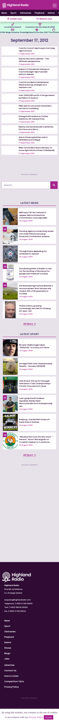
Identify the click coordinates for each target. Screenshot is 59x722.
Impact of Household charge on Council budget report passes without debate (34, 72)
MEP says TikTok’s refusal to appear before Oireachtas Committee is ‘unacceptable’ (33, 215)
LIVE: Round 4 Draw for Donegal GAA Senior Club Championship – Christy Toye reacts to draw (35, 383)
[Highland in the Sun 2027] (36, 29)
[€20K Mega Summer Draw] (12, 29)
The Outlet (54, 32)
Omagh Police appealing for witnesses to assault (33, 252)
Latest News (29, 203)
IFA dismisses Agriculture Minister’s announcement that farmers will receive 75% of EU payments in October (36, 289)
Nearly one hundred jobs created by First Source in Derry (36, 128)
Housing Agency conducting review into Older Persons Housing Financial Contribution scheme (36, 234)
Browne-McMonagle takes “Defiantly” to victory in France (34, 346)
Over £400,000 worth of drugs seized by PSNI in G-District (36, 96)
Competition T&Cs (14, 681)
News (4, 12)
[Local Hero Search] (12, 24)
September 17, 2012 (29, 40)
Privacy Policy (11, 686)
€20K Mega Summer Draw (12, 32)
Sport (13, 12)
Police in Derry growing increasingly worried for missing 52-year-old (35, 308)
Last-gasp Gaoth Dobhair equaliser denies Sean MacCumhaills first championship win (35, 402)
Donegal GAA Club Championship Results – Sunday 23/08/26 (35, 365)
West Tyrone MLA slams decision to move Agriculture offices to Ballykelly (37, 149)
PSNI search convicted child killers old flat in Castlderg (35, 107)
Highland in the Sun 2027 (37, 32)
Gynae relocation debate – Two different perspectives (34, 60)
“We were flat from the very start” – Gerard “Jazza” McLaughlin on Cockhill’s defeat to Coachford (36, 439)
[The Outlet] (53, 29)
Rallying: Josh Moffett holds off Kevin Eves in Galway (34, 420)
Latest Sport (29, 334)
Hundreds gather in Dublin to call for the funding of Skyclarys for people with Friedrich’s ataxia (35, 271)
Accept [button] (49, 717)
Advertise (9, 665)
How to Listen (11, 676)
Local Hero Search (12, 27)
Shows (7, 647)
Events (51, 12)
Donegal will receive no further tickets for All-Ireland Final (33, 117)
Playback (39, 12)
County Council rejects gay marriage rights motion (37, 49)
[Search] (54, 185)
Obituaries (25, 12)
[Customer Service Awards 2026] (40, 24)
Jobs (6, 658)
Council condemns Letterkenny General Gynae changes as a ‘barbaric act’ (34, 85)
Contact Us (10, 670)
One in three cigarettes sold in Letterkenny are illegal (33, 138)
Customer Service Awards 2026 (40, 27)
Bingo (7, 653)
